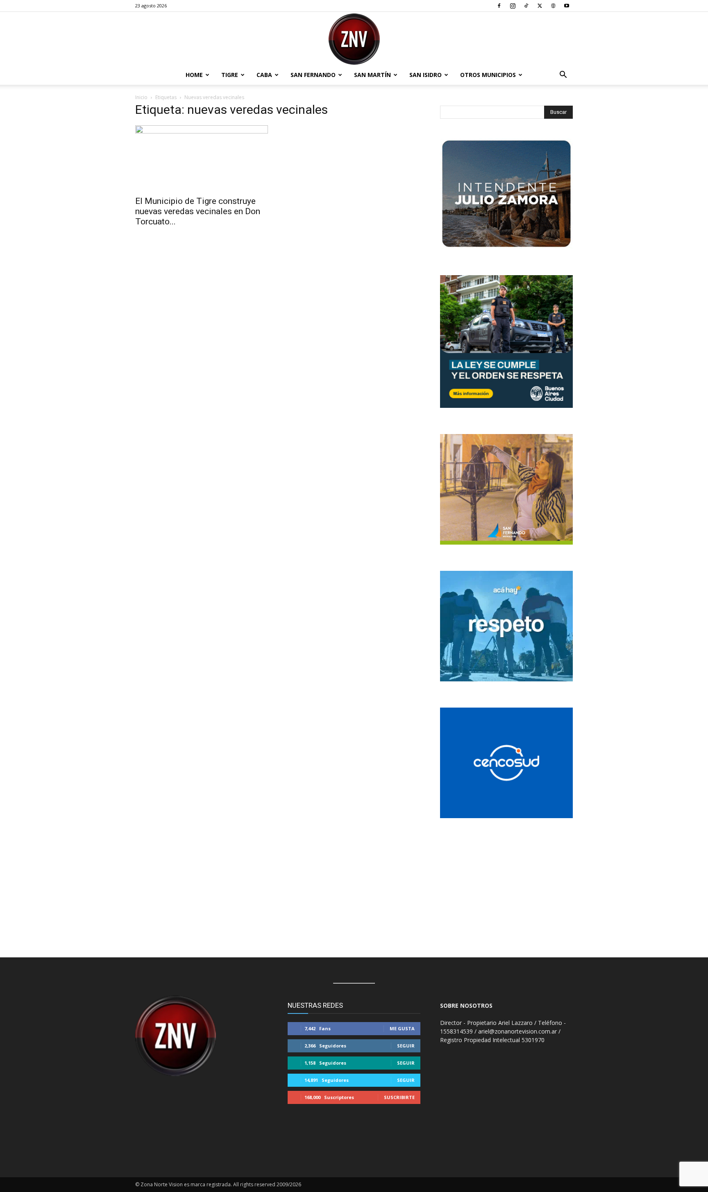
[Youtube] (566, 5)
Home (194, 75)
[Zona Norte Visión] (354, 39)
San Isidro (425, 75)
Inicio (141, 97)
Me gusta (402, 1028)
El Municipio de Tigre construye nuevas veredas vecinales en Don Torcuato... (197, 211)
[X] (539, 5)
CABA (264, 75)
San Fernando (313, 75)
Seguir (406, 1046)
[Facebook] (499, 5)
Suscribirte (399, 1097)
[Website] (553, 5)
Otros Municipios (488, 75)
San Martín (372, 75)
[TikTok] (526, 5)
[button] (563, 75)
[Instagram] (512, 5)
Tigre (229, 75)
